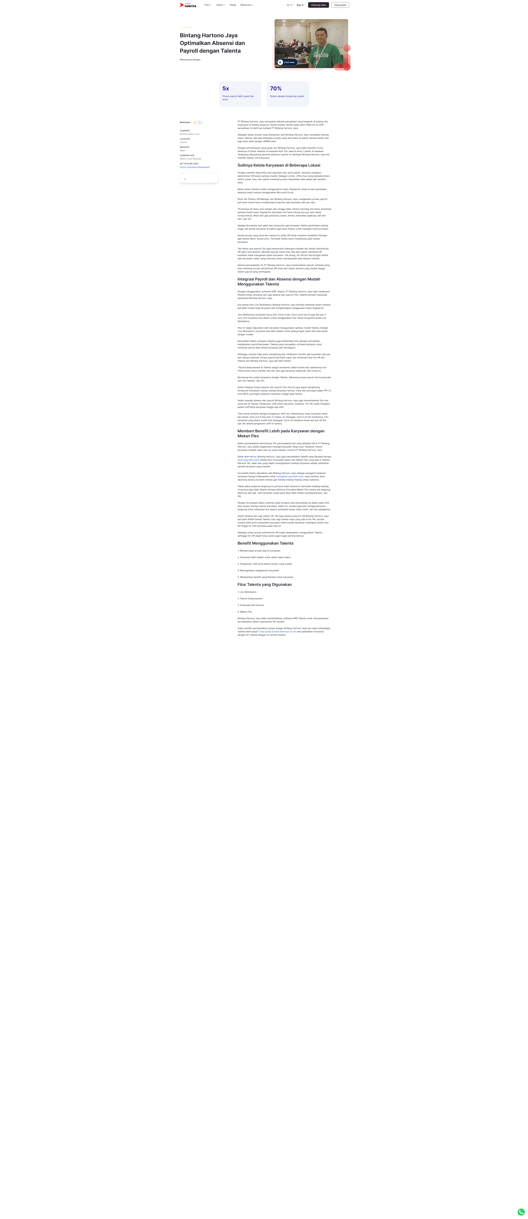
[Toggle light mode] (195, 122)
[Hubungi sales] (520, 1212)
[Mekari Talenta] (192, 5)
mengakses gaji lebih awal (289, 476)
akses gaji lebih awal (248, 459)
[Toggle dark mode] (200, 122)
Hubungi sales (318, 5)
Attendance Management (198, 167)
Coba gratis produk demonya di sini (277, 631)
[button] (290, 5)
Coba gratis (340, 5)
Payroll (183, 167)
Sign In (300, 5)
